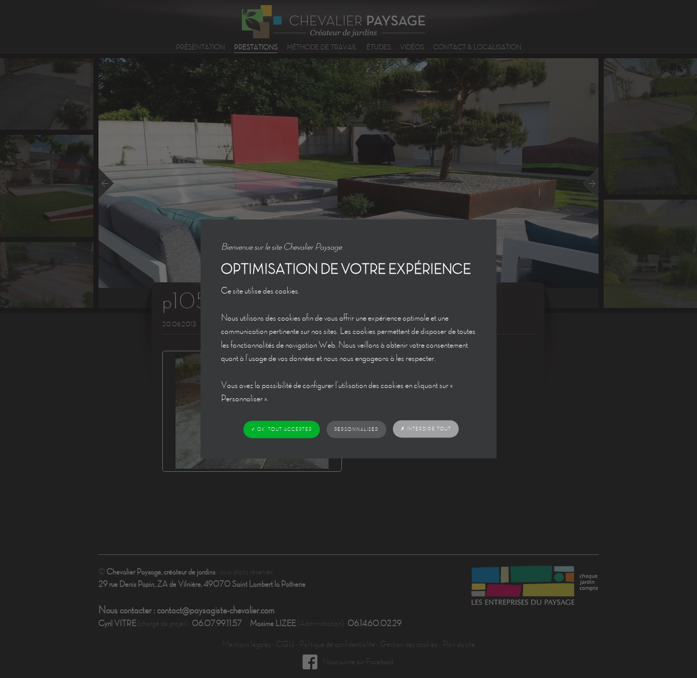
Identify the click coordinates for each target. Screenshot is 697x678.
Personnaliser (356, 429)
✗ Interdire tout (426, 428)
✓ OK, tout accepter (281, 429)
